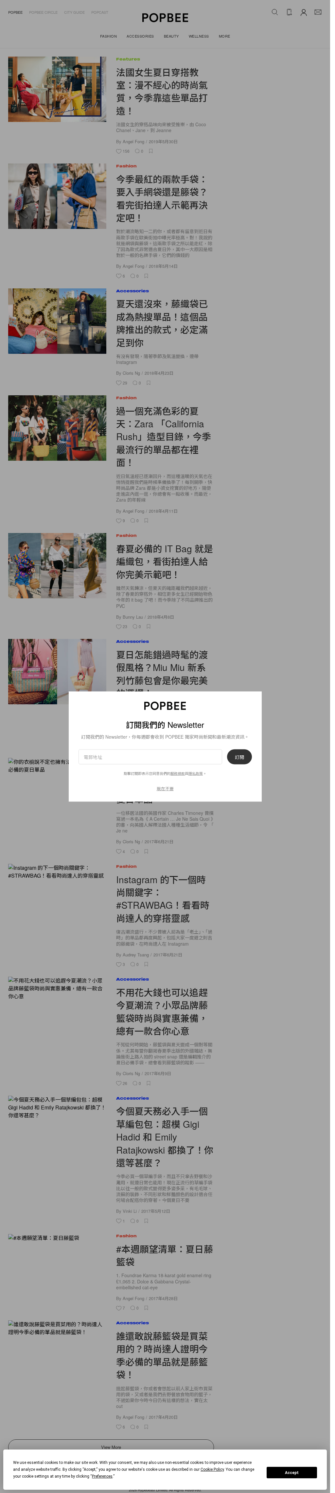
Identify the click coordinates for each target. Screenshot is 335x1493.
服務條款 (177, 773)
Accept (292, 1472)
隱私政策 (195, 773)
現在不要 (165, 788)
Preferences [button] (102, 1476)
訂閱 (239, 757)
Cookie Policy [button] (212, 1469)
